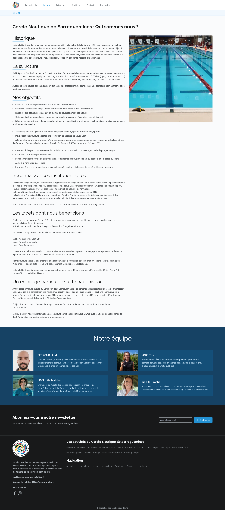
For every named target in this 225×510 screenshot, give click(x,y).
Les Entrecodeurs (120, 508)
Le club (46, 5)
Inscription (105, 5)
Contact (90, 5)
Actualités (60, 5)
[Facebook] (14, 493)
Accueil (69, 466)
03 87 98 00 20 (19, 487)
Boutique (76, 5)
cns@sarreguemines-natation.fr (28, 477)
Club (20, 13)
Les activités (31, 5)
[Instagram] (20, 493)
